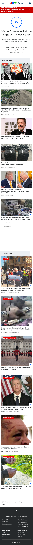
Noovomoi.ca (21, 534)
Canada (12, 47)
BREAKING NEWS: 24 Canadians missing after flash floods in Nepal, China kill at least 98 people (16, 110)
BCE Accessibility (7, 524)
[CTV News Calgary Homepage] (16, 3)
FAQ (20, 502)
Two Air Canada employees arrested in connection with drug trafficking (14, 164)
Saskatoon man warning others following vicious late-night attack (15, 448)
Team (3, 504)
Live (21, 52)
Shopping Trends (22, 50)
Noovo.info (21, 532)
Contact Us (15, 502)
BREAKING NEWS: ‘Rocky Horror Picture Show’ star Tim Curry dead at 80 (15, 137)
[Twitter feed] (16, 510)
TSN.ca (4, 536)
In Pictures (24, 47)
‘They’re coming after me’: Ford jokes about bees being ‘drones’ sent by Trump (16, 289)
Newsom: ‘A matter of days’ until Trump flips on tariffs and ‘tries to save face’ (16, 408)
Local (7, 47)
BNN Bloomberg (6, 534)
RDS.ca (20, 536)
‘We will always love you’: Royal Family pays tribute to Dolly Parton (15, 368)
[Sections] (3, 3)
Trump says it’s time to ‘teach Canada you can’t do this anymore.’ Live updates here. (15, 82)
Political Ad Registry (23, 526)
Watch (17, 47)
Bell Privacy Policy (23, 522)
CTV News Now (14, 52)
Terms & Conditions (23, 524)
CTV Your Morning (11, 50)
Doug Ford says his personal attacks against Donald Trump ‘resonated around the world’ (15, 191)
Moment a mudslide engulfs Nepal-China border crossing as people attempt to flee (15, 218)
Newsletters (26, 502)
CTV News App (6, 502)
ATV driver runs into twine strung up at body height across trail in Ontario (16, 487)
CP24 (3, 532)
